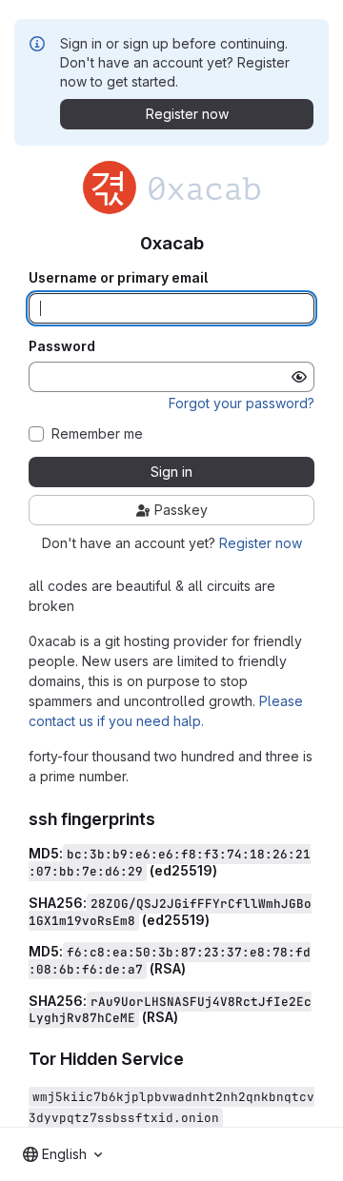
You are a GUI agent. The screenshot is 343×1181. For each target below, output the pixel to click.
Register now (260, 543)
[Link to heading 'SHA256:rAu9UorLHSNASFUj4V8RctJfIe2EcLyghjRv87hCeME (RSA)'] (185, 1017)
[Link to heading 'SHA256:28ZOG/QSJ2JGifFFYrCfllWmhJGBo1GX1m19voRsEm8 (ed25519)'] (217, 920)
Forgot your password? (241, 403)
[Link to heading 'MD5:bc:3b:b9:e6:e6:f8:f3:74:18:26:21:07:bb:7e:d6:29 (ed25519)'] (224, 870)
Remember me (97, 434)
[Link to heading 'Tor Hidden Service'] (193, 1059)
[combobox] (62, 1154)
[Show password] (299, 377)
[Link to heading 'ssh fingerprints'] (164, 819)
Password (62, 346)
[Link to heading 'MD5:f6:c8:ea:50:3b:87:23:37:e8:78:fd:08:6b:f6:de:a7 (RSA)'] (193, 968)
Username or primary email (118, 277)
